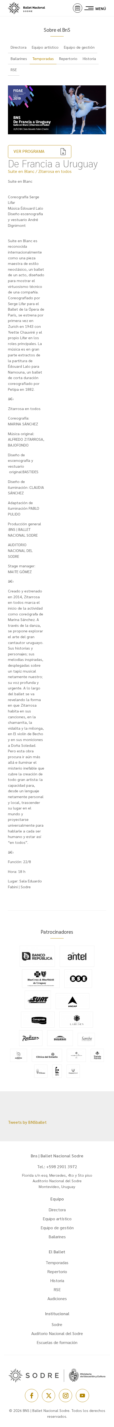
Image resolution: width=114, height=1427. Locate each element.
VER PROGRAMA (29, 151)
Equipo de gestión (57, 1227)
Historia (57, 1280)
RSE (57, 1289)
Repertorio (57, 1271)
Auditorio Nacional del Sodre (57, 1333)
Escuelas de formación (57, 1342)
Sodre (57, 1324)
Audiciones (57, 1298)
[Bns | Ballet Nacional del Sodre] (32, 8)
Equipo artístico (57, 1218)
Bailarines (57, 1236)
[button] (77, 8)
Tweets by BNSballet (27, 1122)
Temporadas (43, 58)
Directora (57, 1209)
